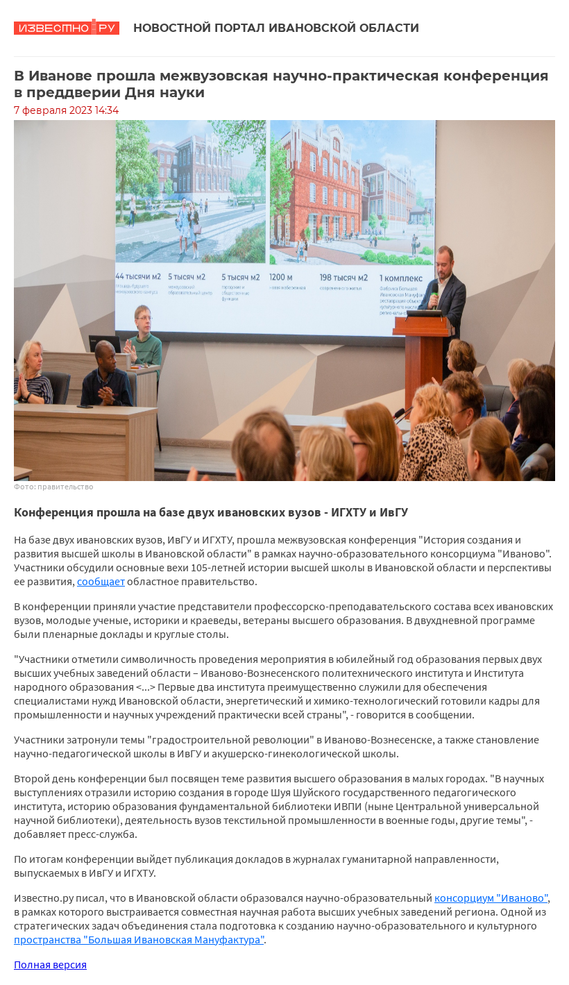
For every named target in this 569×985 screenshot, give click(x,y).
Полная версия (50, 964)
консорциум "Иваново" (490, 897)
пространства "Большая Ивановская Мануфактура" (139, 939)
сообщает (101, 581)
